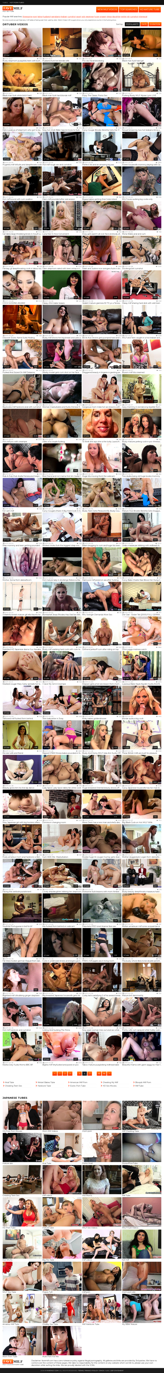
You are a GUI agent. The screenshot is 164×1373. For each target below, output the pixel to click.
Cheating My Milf (110, 1082)
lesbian (64, 16)
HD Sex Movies (109, 1086)
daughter (116, 16)
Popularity (132, 24)
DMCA (101, 1370)
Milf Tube (139, 1086)
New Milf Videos (107, 9)
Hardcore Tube (44, 1086)
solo (83, 16)
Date (144, 24)
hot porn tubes (17, 2)
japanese (90, 16)
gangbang (55, 16)
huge (96, 16)
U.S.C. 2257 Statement (115, 1370)
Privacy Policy (91, 1370)
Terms (81, 1370)
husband (47, 16)
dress (109, 16)
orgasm (103, 16)
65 (99, 1073)
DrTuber (6, 55)
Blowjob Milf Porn (143, 1082)
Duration (155, 24)
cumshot (72, 16)
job (128, 16)
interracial (143, 16)
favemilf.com (53, 1370)
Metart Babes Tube (46, 1082)
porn (35, 16)
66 (104, 1073)
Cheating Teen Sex (13, 1086)
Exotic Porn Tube (78, 1086)
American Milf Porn (78, 1082)
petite (123, 16)
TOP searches (128, 9)
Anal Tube (9, 1082)
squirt (78, 16)
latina (40, 16)
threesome (28, 16)
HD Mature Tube (150, 9)
